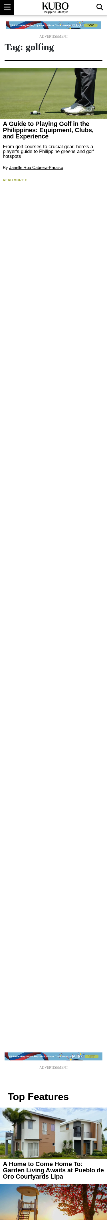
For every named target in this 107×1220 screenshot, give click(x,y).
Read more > (15, 180)
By (6, 167)
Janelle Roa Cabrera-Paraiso (36, 167)
